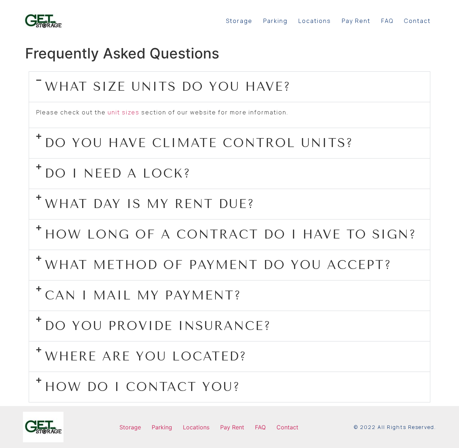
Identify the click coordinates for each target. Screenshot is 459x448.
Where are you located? (146, 356)
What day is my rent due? (150, 204)
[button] (229, 87)
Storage (239, 21)
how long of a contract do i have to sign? (230, 234)
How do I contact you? (142, 387)
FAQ (387, 21)
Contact (417, 21)
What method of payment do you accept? (218, 265)
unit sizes (123, 112)
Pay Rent (356, 21)
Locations (314, 21)
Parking (275, 21)
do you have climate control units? (199, 143)
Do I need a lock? (118, 173)
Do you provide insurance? (158, 326)
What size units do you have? (168, 87)
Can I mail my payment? (143, 295)
